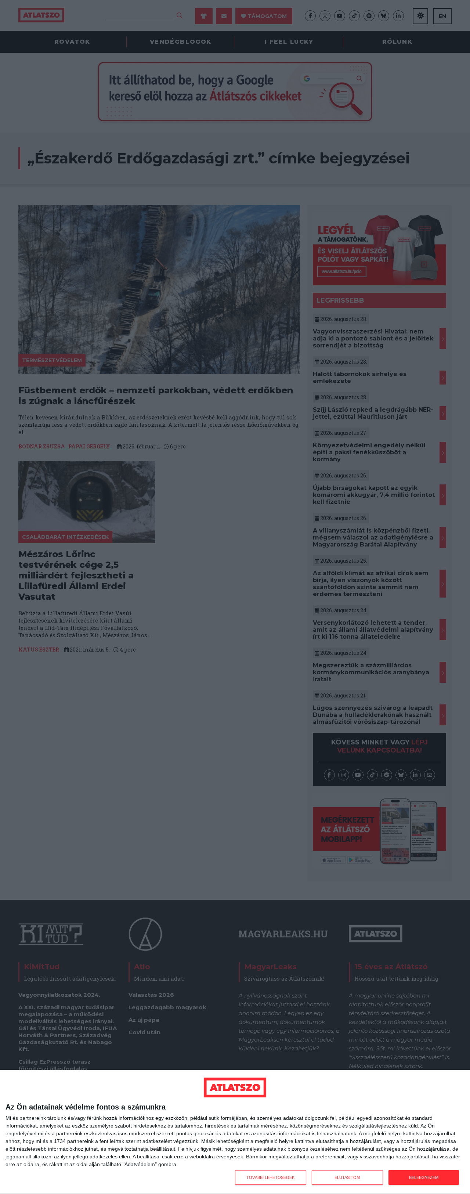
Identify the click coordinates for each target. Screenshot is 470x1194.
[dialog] (235, 1132)
